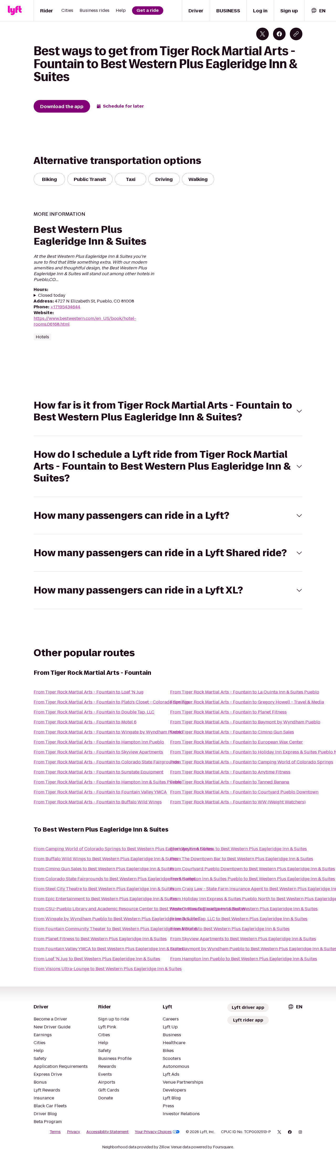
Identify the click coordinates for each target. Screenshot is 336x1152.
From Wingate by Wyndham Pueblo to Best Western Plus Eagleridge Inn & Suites (117, 919)
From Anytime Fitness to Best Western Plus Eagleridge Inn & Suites (238, 849)
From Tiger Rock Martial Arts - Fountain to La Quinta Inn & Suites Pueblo (244, 692)
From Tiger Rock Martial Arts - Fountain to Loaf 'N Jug (89, 692)
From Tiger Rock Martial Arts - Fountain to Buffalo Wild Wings (98, 802)
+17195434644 (65, 307)
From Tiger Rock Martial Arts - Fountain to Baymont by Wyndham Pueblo (245, 722)
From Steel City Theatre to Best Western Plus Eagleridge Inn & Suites (104, 889)
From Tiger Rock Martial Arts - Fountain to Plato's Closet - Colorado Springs (111, 702)
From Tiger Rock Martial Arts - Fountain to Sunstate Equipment (98, 772)
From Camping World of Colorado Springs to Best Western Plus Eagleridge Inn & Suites (123, 849)
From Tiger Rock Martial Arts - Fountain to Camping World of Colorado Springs (251, 762)
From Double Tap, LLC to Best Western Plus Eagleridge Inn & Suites (238, 919)
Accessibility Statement (107, 1131)
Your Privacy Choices (153, 1131)
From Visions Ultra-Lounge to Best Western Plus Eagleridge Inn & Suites (108, 969)
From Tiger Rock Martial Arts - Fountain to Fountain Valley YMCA (100, 792)
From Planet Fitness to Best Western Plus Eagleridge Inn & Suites (100, 939)
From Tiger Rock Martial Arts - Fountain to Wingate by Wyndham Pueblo (108, 732)
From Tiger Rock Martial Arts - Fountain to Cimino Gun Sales (232, 732)
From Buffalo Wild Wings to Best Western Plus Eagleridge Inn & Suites (106, 859)
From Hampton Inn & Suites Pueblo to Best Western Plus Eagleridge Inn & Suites (252, 879)
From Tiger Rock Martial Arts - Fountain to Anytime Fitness (230, 772)
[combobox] (318, 10)
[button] (168, 411)
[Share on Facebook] (279, 34)
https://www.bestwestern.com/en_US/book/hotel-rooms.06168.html (85, 321)
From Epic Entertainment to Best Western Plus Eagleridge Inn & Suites (105, 899)
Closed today (51, 295)
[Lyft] (14, 10)
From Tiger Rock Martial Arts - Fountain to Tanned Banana (229, 782)
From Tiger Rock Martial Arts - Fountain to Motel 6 (85, 722)
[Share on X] (262, 34)
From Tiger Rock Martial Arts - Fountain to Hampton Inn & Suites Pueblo (108, 782)
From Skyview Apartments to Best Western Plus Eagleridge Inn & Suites (243, 939)
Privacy (73, 1131)
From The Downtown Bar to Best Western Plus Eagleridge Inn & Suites (241, 859)
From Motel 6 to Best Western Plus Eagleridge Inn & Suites (230, 929)
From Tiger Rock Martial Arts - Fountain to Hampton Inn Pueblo (99, 742)
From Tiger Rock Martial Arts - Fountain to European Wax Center (236, 742)
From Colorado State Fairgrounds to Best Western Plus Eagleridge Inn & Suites (115, 879)
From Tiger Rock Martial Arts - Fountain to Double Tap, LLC (94, 712)
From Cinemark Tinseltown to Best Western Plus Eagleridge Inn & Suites (244, 909)
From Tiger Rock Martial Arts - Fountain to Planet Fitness (228, 712)
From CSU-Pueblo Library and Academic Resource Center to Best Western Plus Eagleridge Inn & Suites (139, 909)
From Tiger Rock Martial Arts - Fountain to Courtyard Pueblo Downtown (244, 792)
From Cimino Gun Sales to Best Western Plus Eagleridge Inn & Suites (104, 869)
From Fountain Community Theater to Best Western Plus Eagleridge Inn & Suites (116, 929)
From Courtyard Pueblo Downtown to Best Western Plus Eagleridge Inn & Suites (252, 869)
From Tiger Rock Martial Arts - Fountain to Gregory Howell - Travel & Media (247, 702)
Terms (55, 1131)
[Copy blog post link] (296, 34)
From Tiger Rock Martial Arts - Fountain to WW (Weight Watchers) (238, 802)
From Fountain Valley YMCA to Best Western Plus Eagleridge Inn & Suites (108, 949)
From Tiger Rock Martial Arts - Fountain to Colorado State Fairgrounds (106, 762)
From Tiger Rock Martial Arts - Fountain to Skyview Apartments (98, 752)
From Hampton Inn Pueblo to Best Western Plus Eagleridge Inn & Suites (243, 959)
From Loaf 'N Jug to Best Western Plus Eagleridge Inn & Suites (97, 959)
